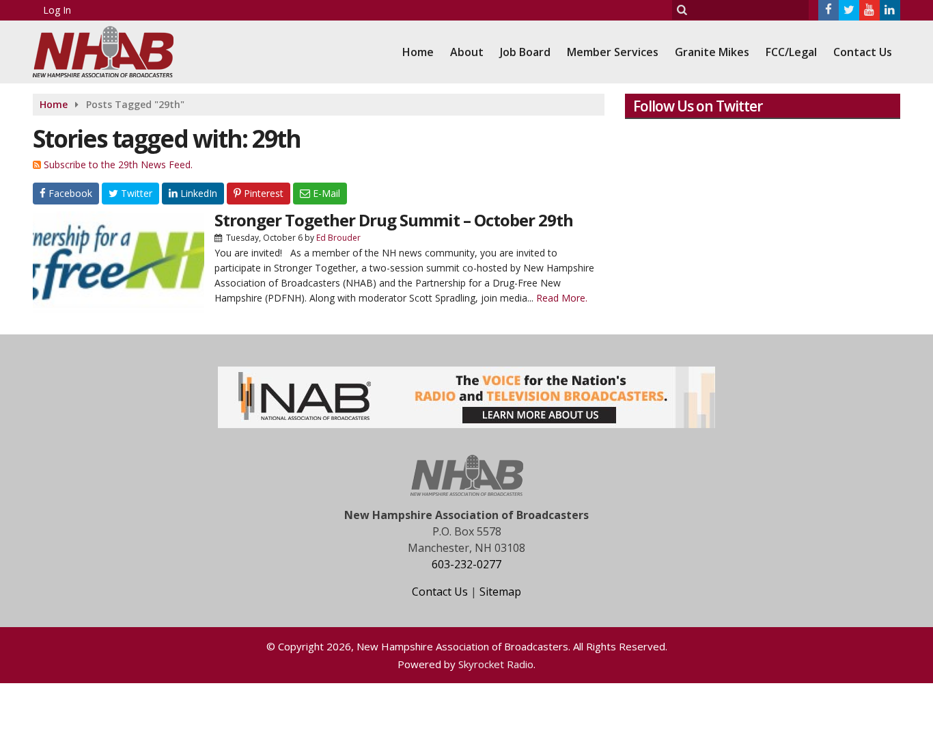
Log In (57, 9)
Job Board (525, 51)
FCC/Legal (791, 51)
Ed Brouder (338, 237)
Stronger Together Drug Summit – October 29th (393, 220)
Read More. (561, 297)
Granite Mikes (712, 51)
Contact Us (862, 51)
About (467, 51)
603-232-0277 (466, 564)
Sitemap (500, 591)
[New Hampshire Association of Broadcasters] (113, 50)
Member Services (612, 51)
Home (418, 51)
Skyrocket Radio (495, 664)
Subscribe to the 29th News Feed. (118, 164)
